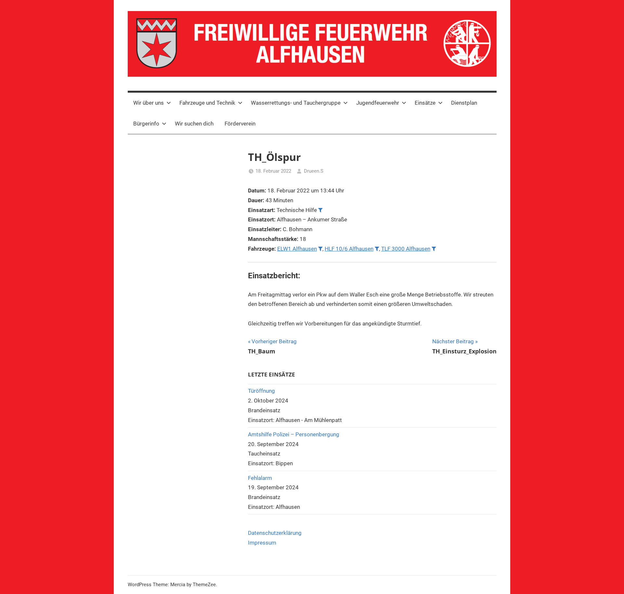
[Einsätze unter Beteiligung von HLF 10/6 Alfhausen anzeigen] (377, 248)
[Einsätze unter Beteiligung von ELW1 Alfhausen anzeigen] (320, 248)
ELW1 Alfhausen (297, 248)
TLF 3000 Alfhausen (405, 248)
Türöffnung (261, 391)
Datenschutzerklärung (275, 533)
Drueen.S (313, 171)
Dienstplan (464, 102)
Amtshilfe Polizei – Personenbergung (293, 434)
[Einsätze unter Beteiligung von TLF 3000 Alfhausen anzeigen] (434, 248)
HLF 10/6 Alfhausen (349, 248)
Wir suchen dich (194, 123)
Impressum (262, 542)
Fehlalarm (260, 478)
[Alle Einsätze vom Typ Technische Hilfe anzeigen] (320, 210)
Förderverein (240, 123)
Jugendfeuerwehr (377, 102)
